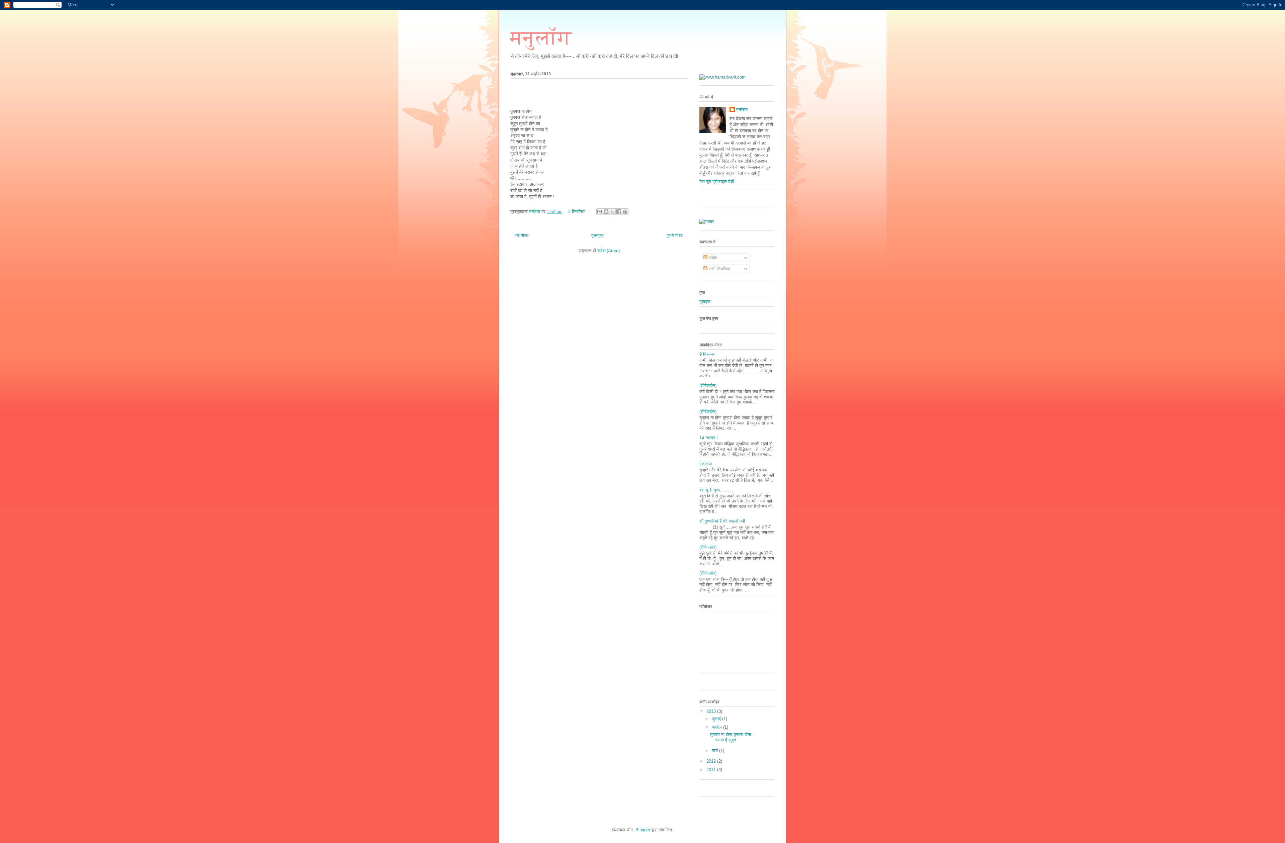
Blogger (642, 829)
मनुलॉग (541, 38)
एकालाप (705, 463)
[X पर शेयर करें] (612, 211)
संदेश (712, 257)
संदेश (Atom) (608, 250)
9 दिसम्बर (707, 354)
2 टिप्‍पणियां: (578, 211)
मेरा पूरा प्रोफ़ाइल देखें (716, 181)
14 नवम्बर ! (708, 437)
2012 (711, 761)
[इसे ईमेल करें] (599, 211)
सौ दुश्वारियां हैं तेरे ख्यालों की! (722, 521)
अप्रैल (717, 727)
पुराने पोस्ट (675, 235)
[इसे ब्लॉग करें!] (606, 211)
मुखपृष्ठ (704, 301)
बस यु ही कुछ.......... (716, 489)
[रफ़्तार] (706, 221)
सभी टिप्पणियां (718, 268)
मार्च (715, 750)
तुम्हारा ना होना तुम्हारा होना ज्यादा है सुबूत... (730, 737)
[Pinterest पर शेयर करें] (625, 211)
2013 (711, 711)
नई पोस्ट (521, 235)
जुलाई (717, 718)
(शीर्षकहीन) (707, 385)
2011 (711, 769)
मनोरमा (742, 109)
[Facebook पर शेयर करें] (618, 211)
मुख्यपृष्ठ (597, 235)
